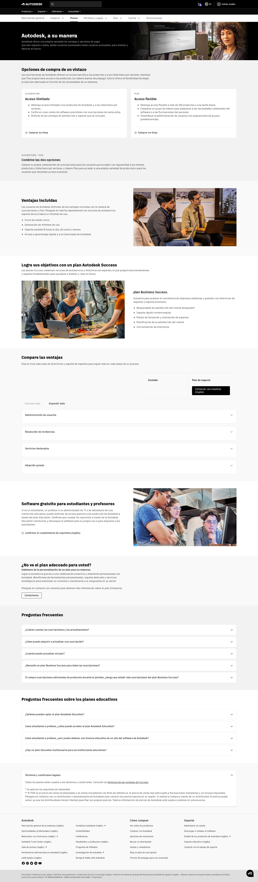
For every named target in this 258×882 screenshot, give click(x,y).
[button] (129, 415)
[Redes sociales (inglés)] (32, 863)
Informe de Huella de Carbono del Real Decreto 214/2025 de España (142, 874)
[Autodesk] (32, 4)
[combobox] (76, 4)
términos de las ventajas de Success (128, 782)
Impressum (97, 877)
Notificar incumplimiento (65, 874)
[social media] (32, 863)
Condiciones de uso (85, 874)
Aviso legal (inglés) (103, 874)
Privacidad (26, 874)
